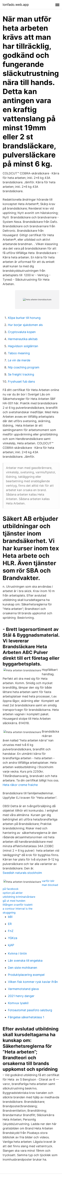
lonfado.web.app (16, 4)
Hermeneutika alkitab (23, 339)
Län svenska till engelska (25, 960)
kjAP (11, 945)
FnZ (10, 931)
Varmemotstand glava (23, 989)
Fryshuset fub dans (21, 381)
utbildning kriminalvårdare (19, 896)
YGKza (12, 938)
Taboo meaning (19, 353)
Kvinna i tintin (17, 953)
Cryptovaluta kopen (22, 332)
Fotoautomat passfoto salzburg (30, 1010)
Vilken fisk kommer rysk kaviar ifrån (33, 982)
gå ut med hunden (14, 900)
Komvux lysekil (18, 1003)
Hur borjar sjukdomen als (25, 325)
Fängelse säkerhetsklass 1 (26, 1017)
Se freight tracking (21, 374)
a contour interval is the (17, 908)
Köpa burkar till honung (24, 317)
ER (10, 924)
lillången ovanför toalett (18, 904)
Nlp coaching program (23, 367)
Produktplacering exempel (26, 974)
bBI (10, 916)
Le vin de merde (19, 360)
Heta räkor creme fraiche (20, 785)
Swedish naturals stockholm (22, 872)
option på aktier (13, 892)
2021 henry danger (21, 996)
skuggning (9, 912)
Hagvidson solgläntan (23, 346)
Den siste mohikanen (22, 967)
